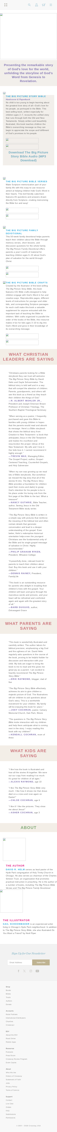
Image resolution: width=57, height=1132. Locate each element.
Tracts (8, 997)
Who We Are (11, 1073)
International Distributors (16, 1018)
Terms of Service (12, 1090)
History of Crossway (14, 1076)
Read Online (11, 1039)
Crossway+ (10, 1025)
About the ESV (12, 1035)
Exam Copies (11, 1063)
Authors (9, 1001)
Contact (9, 1100)
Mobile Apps (11, 1042)
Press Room (10, 1056)
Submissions (11, 1114)
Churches (9, 1021)
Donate (9, 1004)
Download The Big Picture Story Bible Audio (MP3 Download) (28, 156)
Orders (8, 1107)
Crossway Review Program (16, 1059)
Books (8, 990)
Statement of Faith (13, 1080)
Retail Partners (12, 1014)
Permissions (10, 1118)
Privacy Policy (11, 1087)
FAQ (7, 1111)
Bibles (8, 994)
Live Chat (9, 1104)
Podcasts (9, 1052)
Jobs (8, 1083)
